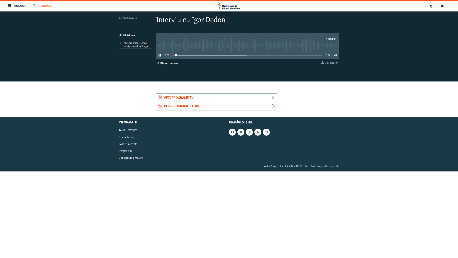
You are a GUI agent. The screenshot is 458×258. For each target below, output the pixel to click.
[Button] (127, 36)
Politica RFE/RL (128, 130)
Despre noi (125, 151)
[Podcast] (431, 6)
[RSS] (257, 132)
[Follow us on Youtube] (240, 132)
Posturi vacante (128, 144)
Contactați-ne (127, 137)
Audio (46, 6)
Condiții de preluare (131, 158)
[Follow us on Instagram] (249, 132)
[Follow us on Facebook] (232, 132)
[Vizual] (442, 6)
